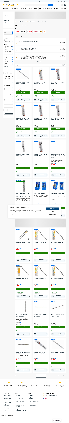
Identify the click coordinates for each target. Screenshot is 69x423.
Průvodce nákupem (7, 395)
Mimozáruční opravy (20, 401)
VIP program (6, 410)
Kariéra (30, 400)
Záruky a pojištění (19, 398)
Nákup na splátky (19, 397)
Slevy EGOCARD (7, 404)
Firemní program (7, 405)
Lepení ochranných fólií (21, 410)
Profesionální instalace (21, 412)
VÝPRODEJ (5, 8)
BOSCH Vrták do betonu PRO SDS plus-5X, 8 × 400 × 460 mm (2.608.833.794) (58, 156)
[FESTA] (36, 31)
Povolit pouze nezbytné (52, 214)
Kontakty (30, 398)
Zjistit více (11, 214)
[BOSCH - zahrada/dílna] (29, 31)
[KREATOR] (23, 31)
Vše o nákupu (29, 1)
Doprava (18, 395)
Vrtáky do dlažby (7, 22)
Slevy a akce (20, 4)
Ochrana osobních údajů (34, 401)
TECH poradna (6, 408)
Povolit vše (52, 208)
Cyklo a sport (63, 8)
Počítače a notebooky (14, 8)
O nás (52, 1)
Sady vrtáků (6, 25)
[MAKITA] (17, 31)
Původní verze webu (7, 407)
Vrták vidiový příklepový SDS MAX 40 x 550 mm (30, 41)
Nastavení (52, 211)
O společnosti (31, 395)
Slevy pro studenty (7, 402)
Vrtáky (38, 21)
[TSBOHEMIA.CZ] (9, 5)
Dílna (26, 21)
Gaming (35, 8)
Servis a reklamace (7, 398)
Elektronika (30, 8)
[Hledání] (12, 32)
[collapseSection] (11, 40)
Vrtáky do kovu (6, 15)
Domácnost (49, 8)
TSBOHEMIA (59, 397)
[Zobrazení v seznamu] (64, 65)
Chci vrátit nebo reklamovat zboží (7, 401)
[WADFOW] (44, 31)
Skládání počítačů (19, 400)
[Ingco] (41, 31)
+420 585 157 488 (6, 1)
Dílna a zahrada (56, 8)
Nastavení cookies (32, 405)
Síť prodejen (31, 397)
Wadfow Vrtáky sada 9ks (39, 193)
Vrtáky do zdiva (43, 21)
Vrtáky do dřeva (6, 20)
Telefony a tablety (23, 8)
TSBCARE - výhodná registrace (20, 409)
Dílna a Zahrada (20, 21)
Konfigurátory (56, 1)
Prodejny (34, 1)
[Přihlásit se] (62, 5)
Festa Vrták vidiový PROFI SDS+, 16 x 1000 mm (29, 48)
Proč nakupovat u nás (8, 397)
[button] (63, 1)
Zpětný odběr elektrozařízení (19, 404)
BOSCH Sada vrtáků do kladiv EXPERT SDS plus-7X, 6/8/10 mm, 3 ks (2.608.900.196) (23, 195)
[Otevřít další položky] (29, 92)
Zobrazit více (6, 66)
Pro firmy (38, 1)
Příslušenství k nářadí (32, 21)
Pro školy (42, 1)
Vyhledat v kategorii (7, 30)
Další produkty (41, 375)
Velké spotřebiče (42, 8)
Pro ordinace (47, 1)
